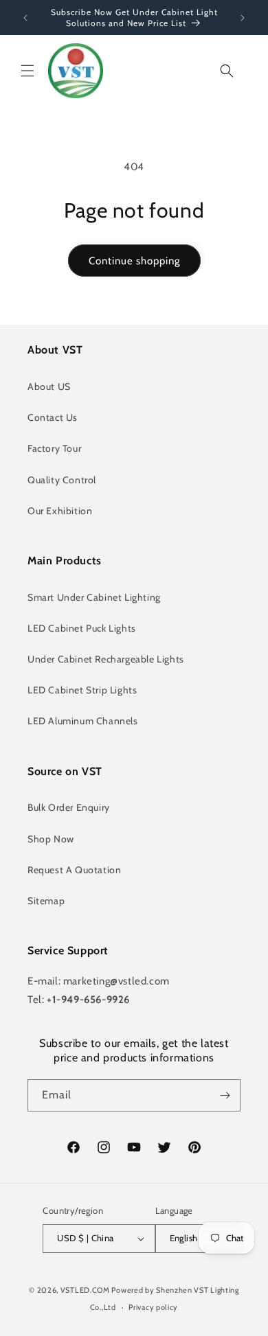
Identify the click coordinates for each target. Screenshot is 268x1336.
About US (49, 386)
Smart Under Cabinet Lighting (94, 597)
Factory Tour (54, 448)
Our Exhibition (59, 511)
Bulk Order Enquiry (68, 807)
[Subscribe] (225, 1095)
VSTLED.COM (85, 1290)
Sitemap (46, 901)
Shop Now (50, 839)
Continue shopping (134, 261)
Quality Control (61, 480)
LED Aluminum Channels (82, 721)
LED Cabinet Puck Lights (81, 628)
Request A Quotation (74, 870)
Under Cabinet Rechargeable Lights (105, 659)
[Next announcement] (242, 18)
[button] (27, 71)
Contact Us (52, 417)
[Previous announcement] (25, 18)
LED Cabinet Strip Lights (82, 690)
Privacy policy (153, 1307)
